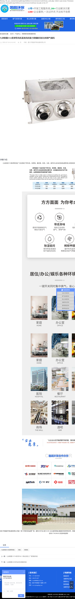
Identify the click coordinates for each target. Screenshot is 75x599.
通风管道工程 (60, 19)
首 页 (11, 34)
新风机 (26, 550)
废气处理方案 (17, 19)
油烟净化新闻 (67, 587)
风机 (19, 550)
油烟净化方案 (45, 19)
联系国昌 (66, 584)
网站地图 (61, 594)
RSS (65, 594)
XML (68, 594)
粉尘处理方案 (31, 19)
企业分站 (55, 594)
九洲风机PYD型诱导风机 (7, 550)
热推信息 (50, 594)
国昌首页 (4, 19)
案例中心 (66, 581)
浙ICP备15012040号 (53, 597)
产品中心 (18, 34)
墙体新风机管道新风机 (29, 34)
